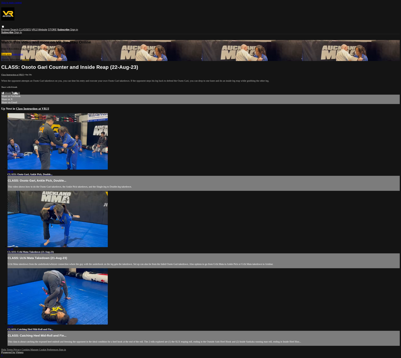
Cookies (26, 349)
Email (17, 93)
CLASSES (25, 29)
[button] (3, 27)
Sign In (18, 32)
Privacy (17, 349)
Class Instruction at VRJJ (12, 75)
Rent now (6, 54)
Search (14, 29)
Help (4, 349)
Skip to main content (11, 2)
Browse (5, 29)
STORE (52, 29)
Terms (10, 349)
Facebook (6, 93)
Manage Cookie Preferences (44, 349)
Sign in (74, 29)
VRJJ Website (39, 29)
